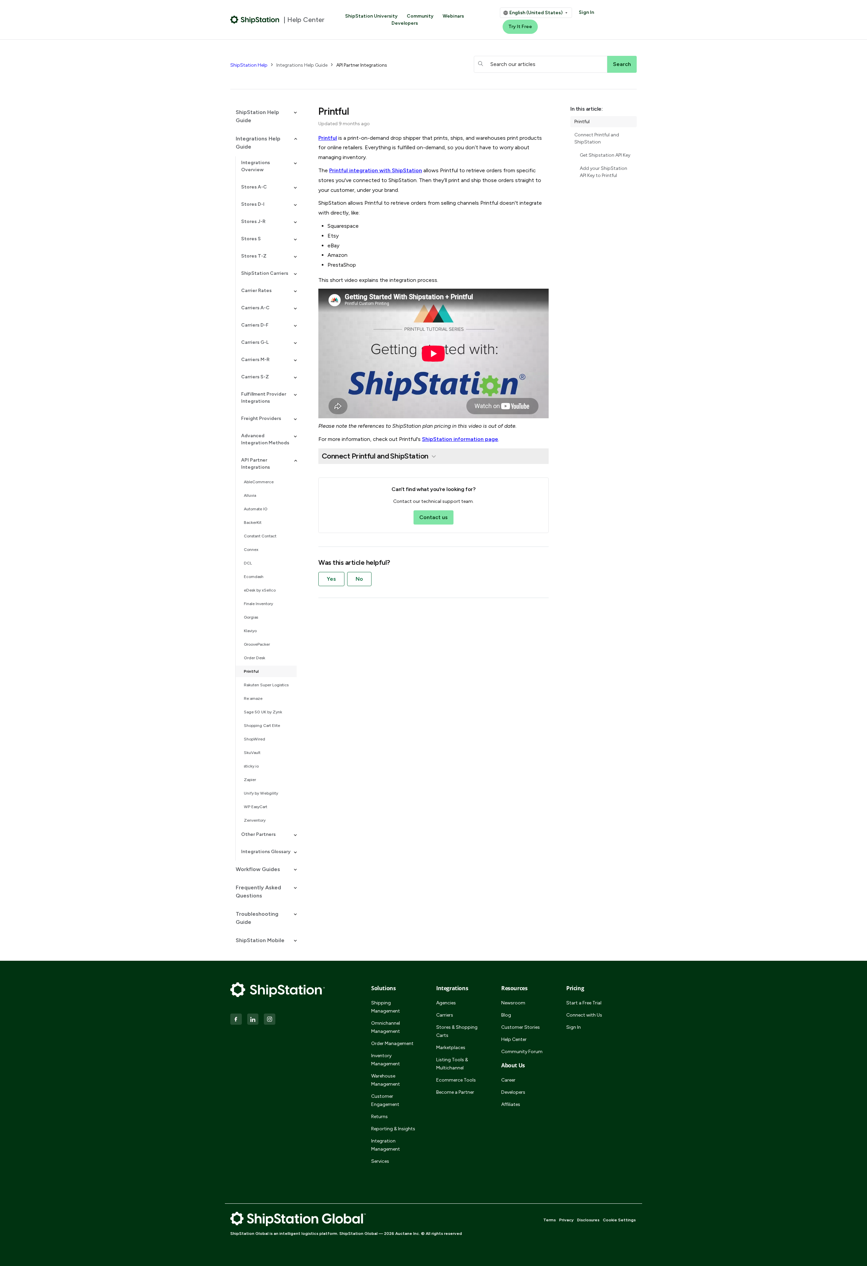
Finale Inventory (258, 603)
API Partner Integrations (361, 65)
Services (380, 1161)
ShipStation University (371, 16)
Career (508, 1080)
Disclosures (588, 1220)
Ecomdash (253, 576)
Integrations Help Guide (301, 65)
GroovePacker (257, 644)
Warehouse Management (385, 1080)
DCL (248, 563)
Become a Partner (455, 1092)
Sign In (586, 12)
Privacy (566, 1220)
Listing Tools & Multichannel (452, 1064)
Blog (506, 1015)
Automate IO (256, 509)
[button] (263, 116)
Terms (549, 1220)
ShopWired (254, 739)
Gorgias (251, 617)
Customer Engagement (385, 1100)
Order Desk (254, 658)
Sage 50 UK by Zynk (263, 712)
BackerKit (252, 522)
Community (420, 16)
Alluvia (250, 495)
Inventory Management (385, 1060)
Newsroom (513, 1003)
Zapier (250, 779)
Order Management (392, 1043)
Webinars (453, 16)
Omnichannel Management (385, 1027)
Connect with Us (584, 1015)
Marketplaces (450, 1047)
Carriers (444, 1015)
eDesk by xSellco (260, 590)
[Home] (254, 20)
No (359, 579)
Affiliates (510, 1104)
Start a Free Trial (583, 1003)
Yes (331, 579)
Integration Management (385, 1145)
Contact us (433, 517)
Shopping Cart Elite (262, 725)
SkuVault (252, 752)
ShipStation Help (249, 65)
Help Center (514, 1039)
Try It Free (520, 26)
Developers (405, 23)
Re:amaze (253, 698)
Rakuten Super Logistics (266, 685)
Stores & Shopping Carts (457, 1031)
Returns (379, 1116)
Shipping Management (385, 1007)
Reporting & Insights (393, 1129)
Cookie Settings (619, 1220)
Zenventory (255, 820)
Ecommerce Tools (456, 1080)
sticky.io (251, 766)
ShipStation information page (460, 439)
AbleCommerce (259, 482)
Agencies (446, 1003)
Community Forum (522, 1051)
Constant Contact (260, 536)
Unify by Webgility (261, 793)
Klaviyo (250, 630)
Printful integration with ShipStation (375, 170)
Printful (251, 671)
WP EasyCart (255, 806)
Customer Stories (520, 1027)
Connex (251, 549)
